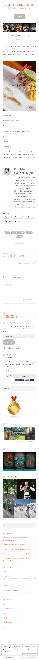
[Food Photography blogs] (14, 417)
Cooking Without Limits (19, 4)
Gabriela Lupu (19, 40)
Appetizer (6, 571)
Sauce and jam (7, 609)
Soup (4, 613)
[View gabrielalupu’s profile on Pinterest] (17, 316)
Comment (29, 300)
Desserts (6, 581)
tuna (20, 236)
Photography (18, 233)
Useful (5, 627)
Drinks (5, 585)
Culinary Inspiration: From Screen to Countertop (18, 549)
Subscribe (9, 342)
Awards (5, 576)
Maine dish (6, 595)
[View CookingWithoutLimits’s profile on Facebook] (8, 316)
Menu (20, 16)
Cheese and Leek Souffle (14, 255)
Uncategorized (7, 622)
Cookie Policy (7, 651)
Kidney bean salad (27, 262)
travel (5, 618)
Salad (29, 233)
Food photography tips (10, 590)
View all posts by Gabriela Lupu (24, 207)
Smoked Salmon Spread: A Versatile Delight (17, 554)
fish (7, 233)
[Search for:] (19, 389)
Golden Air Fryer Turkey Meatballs (14, 544)
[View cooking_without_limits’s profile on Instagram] (13, 316)
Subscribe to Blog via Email (14, 323)
